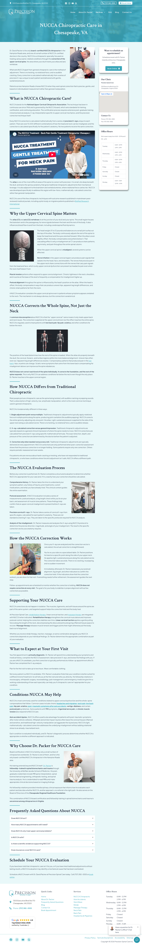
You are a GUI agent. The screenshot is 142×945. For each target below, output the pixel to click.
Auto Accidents (80, 899)
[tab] (52, 818)
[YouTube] (73, 3)
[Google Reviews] (76, 3)
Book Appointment (48, 910)
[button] (109, 3)
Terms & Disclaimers (105, 938)
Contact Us (45, 907)
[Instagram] (69, 3)
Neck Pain (77, 910)
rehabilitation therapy (37, 615)
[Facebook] (66, 3)
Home (43, 896)
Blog (43, 905)
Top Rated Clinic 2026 (21, 923)
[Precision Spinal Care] (22, 12)
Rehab (76, 905)
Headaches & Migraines (83, 916)
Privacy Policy (90, 938)
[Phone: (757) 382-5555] (20, 908)
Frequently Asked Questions (52, 902)
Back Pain (77, 913)
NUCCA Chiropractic (82, 896)
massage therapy (74, 615)
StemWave (78, 902)
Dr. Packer (47, 766)
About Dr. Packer (47, 899)
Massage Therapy (80, 907)
